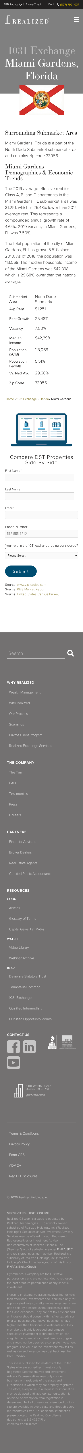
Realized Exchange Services (30, 746)
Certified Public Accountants (30, 874)
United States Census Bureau (38, 594)
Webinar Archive (21, 958)
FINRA (61, 1249)
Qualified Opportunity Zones (30, 1019)
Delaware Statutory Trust (27, 976)
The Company (21, 763)
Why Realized (20, 683)
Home (10, 399)
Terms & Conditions (24, 1133)
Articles (14, 908)
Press (13, 804)
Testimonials (18, 794)
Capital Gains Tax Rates (26, 929)
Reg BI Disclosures (23, 1176)
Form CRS (17, 1155)
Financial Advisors (22, 842)
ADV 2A (15, 1165)
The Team (17, 772)
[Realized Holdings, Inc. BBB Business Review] (52, 1042)
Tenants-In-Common (25, 987)
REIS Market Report (31, 589)
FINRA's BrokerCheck (21, 1266)
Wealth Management (25, 692)
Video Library (19, 947)
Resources (18, 891)
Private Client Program (25, 735)
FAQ (12, 783)
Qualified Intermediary (25, 1008)
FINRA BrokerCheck (33, 4)
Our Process (18, 714)
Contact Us (18, 1035)
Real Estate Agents (23, 863)
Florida (43, 399)
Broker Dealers (20, 852)
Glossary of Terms (22, 919)
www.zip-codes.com (31, 584)
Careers (15, 815)
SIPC (69, 1249)
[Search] (70, 653)
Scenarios (16, 724)
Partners (17, 832)
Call (51, 4)
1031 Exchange (26, 399)
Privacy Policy (19, 1144)
